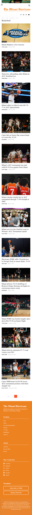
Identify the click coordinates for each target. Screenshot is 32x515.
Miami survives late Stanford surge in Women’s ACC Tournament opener (15, 230)
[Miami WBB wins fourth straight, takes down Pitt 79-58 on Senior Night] (16, 306)
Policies (5, 451)
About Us (5, 434)
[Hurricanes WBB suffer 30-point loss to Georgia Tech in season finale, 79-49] (16, 247)
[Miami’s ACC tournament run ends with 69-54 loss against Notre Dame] (16, 153)
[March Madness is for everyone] (16, 32)
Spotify (7, 475)
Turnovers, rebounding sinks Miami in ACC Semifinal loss (15, 75)
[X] (26, 14)
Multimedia (6, 432)
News (4, 421)
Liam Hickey (4, 139)
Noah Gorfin (4, 203)
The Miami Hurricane (15, 406)
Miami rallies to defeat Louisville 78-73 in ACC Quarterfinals (15, 106)
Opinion (5, 427)
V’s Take (5, 430)
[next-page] (22, 396)
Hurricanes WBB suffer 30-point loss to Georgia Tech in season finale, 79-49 (16, 260)
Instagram (7, 466)
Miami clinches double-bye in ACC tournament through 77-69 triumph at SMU (15, 199)
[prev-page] (8, 396)
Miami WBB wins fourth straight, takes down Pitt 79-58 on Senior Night (16, 320)
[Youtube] (28, 14)
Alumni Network (16, 493)
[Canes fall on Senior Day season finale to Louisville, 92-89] (16, 123)
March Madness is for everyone (13, 44)
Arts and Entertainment (9, 425)
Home (3, 18)
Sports (7, 18)
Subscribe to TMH (16, 488)
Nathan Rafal (4, 78)
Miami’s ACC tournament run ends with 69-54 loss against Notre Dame (15, 166)
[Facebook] (21, 14)
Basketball (12, 18)
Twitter (7, 468)
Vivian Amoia (4, 47)
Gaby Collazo (4, 169)
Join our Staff (6, 449)
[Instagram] (23, 14)
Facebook (7, 463)
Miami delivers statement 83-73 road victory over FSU (15, 351)
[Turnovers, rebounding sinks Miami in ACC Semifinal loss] (16, 61)
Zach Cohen (4, 263)
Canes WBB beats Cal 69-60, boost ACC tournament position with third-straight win (15, 383)
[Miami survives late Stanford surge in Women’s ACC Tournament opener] (16, 217)
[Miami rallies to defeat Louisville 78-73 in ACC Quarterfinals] (16, 93)
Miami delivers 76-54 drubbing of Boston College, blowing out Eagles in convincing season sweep (16, 286)
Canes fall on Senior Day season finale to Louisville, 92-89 (15, 136)
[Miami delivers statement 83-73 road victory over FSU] (16, 338)
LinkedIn (7, 473)
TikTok (7, 470)
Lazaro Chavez (5, 388)
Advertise (5, 447)
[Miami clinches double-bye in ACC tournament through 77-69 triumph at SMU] (16, 184)
